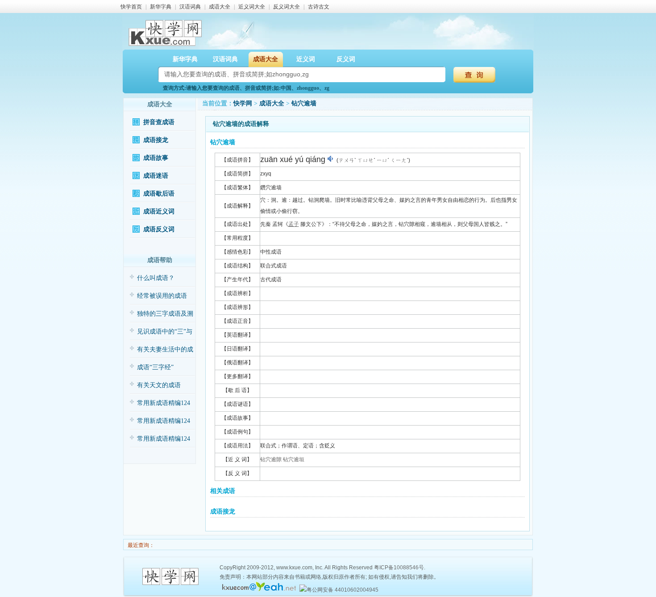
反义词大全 (286, 7)
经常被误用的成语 (162, 295)
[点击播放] (331, 159)
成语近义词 (158, 211)
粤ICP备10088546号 (399, 567)
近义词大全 (251, 7)
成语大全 (219, 7)
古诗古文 (318, 7)
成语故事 (155, 157)
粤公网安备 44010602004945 (342, 590)
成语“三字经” (155, 367)
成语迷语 (155, 175)
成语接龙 (155, 140)
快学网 (242, 103)
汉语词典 (190, 7)
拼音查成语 (158, 122)
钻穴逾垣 (293, 459)
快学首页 (131, 7)
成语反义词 (158, 229)
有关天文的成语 (159, 385)
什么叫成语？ (155, 278)
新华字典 (160, 7)
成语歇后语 (158, 193)
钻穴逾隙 (271, 459)
